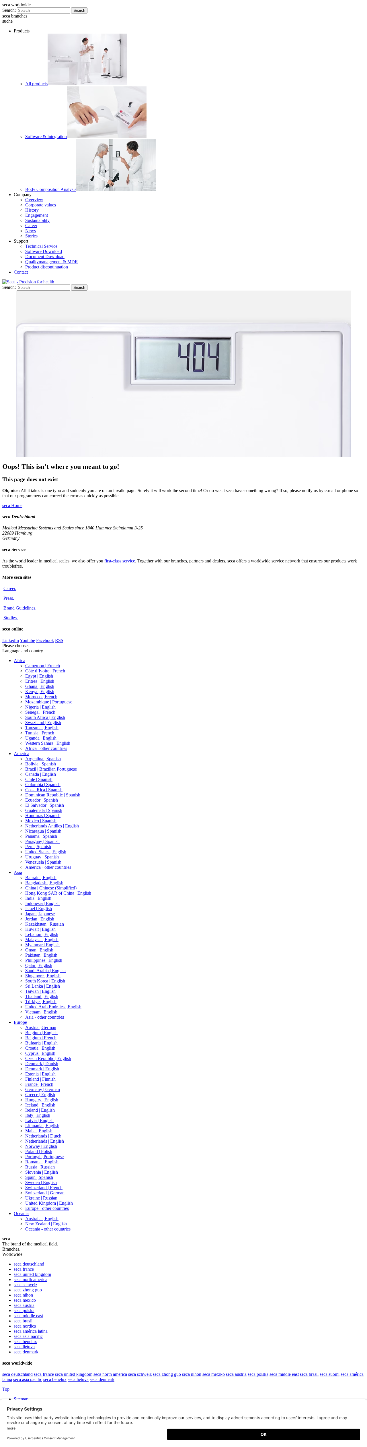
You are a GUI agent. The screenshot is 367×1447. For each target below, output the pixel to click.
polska (24, 1310)
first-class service (119, 560)
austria (24, 1305)
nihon (23, 1295)
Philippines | (43, 960)
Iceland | (40, 1104)
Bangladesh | (44, 882)
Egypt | (39, 676)
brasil (23, 1320)
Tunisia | (39, 732)
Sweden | (41, 1182)
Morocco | (41, 696)
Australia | (41, 1218)
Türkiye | (40, 1001)
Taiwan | (40, 991)
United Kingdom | (49, 1203)
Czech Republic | (48, 1058)
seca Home (12, 505)
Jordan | (39, 918)
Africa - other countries (46, 748)
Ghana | (39, 686)
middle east (28, 1315)
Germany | (42, 1089)
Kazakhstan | (44, 924)
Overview (34, 199)
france (24, 1269)
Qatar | (38, 965)
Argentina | (43, 758)
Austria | (40, 1027)
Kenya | (39, 691)
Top (5, 1389)
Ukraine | (41, 1197)
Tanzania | (41, 727)
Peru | (38, 846)
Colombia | (42, 784)
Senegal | (40, 712)
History (32, 210)
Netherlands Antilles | (52, 825)
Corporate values (40, 204)
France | (39, 1084)
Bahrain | (40, 877)
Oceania (21, 1213)
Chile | (38, 779)
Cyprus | (40, 1053)
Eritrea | (39, 681)
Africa (19, 660)
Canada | (40, 774)
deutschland (29, 1264)
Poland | (38, 1151)
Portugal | (44, 1156)
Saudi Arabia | (45, 970)
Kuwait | (40, 929)
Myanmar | (42, 944)
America (21, 753)
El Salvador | (44, 805)
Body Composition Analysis (50, 189)
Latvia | (39, 1120)
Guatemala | (43, 810)
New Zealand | (46, 1223)
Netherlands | (43, 1135)
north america (30, 1279)
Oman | (39, 949)
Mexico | (40, 820)
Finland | (40, 1079)
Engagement (36, 215)
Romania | (41, 1161)
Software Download (43, 251)
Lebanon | (41, 934)
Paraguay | (42, 841)
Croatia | (40, 1048)
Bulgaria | (41, 1042)
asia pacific (28, 1336)
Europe (20, 1022)
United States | (45, 851)
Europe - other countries (47, 1208)
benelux (25, 1341)
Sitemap (22, 1398)
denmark (26, 1351)
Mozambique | (48, 701)
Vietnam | (41, 1011)
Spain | (39, 1177)
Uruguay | (42, 856)
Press (8, 598)
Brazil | (51, 769)
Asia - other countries (44, 1017)
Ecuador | (41, 800)
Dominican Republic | (52, 794)
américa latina (31, 1331)
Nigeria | (40, 707)
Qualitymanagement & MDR (51, 261)
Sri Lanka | (42, 986)
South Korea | (45, 980)
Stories (31, 235)
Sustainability (37, 220)
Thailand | (41, 996)
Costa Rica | (44, 789)
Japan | (40, 913)
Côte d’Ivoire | (45, 670)
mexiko (213, 1374)
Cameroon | (42, 665)
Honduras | (42, 815)
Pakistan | (41, 955)
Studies (10, 617)
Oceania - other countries (48, 1229)
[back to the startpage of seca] (28, 281)
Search (79, 10)
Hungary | (41, 1099)
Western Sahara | (47, 743)
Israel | (38, 908)
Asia (18, 872)
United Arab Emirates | (53, 1006)
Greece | (40, 1094)
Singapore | (42, 975)
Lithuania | (42, 1125)
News (30, 230)
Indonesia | (42, 903)
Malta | (38, 1130)
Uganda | (40, 738)
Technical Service (41, 246)
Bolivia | (40, 763)
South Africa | (45, 717)
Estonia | (40, 1073)
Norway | (41, 1146)
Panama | (41, 836)
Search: (9, 10)
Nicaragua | (43, 831)
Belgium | (41, 1032)
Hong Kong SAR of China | (58, 893)
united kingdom (32, 1274)
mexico (25, 1300)
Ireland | (40, 1110)
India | (38, 898)
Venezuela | (43, 862)
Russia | (40, 1166)
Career (31, 225)
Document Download (45, 256)
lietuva (24, 1346)
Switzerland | (44, 1187)
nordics (25, 1326)
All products (36, 83)
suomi (329, 1374)
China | (51, 887)
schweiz (25, 1284)
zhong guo (28, 1289)
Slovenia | (41, 1172)
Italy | (37, 1115)
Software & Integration (46, 136)
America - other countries (48, 867)
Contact (21, 272)
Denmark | (41, 1063)
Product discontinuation (46, 266)
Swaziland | (43, 722)
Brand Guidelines (19, 608)
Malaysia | (41, 939)
